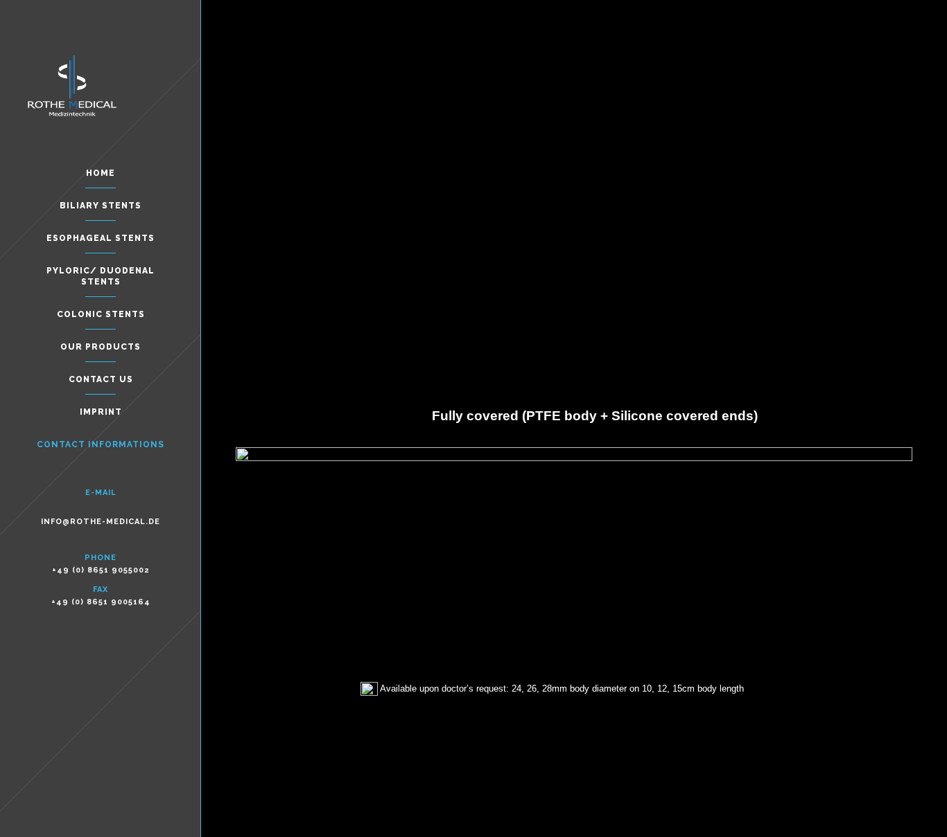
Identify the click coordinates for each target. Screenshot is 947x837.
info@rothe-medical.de (100, 521)
